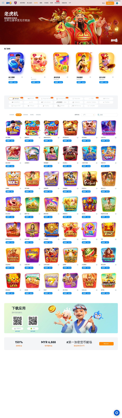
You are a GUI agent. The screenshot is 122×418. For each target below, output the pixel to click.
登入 (103, 3)
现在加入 (110, 3)
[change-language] (117, 3)
